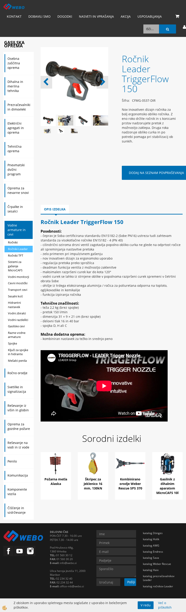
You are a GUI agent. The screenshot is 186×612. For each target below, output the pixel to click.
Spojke (12, 343)
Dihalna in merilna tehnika (15, 86)
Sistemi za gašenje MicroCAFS (15, 266)
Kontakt (14, 16)
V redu (146, 605)
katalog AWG (151, 545)
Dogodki (64, 16)
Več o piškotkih (165, 605)
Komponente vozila (17, 491)
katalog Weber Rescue (157, 564)
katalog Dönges (153, 533)
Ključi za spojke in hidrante (18, 352)
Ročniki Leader (18, 249)
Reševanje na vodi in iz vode (18, 445)
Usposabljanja (149, 16)
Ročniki (13, 242)
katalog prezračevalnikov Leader (158, 578)
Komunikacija (17, 475)
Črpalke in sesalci (15, 209)
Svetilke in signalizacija (16, 389)
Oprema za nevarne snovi (18, 190)
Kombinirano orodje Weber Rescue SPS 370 (130, 483)
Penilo (12, 461)
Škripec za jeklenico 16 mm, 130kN (93, 483)
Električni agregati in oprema (15, 128)
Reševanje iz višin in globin (18, 407)
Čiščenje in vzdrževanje (16, 510)
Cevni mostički (17, 283)
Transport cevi (17, 290)
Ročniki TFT (15, 255)
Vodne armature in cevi (16, 229)
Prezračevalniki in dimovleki (18, 107)
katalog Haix (151, 570)
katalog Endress (153, 552)
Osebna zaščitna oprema (13, 63)
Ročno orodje (17, 373)
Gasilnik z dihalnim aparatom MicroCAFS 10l (167, 486)
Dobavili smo (39, 16)
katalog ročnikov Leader (158, 586)
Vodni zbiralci (17, 313)
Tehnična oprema (14, 148)
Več (55, 470)
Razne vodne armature (16, 335)
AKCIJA (126, 16)
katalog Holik (151, 539)
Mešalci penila (17, 361)
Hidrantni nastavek (14, 305)
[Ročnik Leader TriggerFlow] (47, 130)
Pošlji (131, 582)
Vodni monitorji (18, 277)
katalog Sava (151, 558)
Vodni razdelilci (18, 320)
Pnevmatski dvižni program (16, 169)
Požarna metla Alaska (55, 481)
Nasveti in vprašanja (96, 16)
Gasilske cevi (16, 326)
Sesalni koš (15, 296)
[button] (102, 82)
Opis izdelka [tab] (55, 209)
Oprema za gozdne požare (18, 426)
